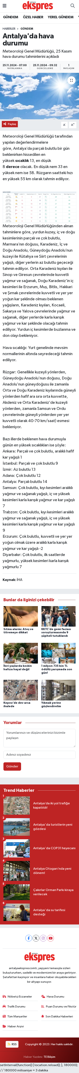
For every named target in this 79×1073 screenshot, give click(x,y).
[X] (36, 938)
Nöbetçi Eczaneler (20, 996)
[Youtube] (50, 938)
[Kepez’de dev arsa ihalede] (20, 690)
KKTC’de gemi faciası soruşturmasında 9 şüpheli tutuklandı (56, 633)
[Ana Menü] (4, 6)
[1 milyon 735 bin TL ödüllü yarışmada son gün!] (58, 653)
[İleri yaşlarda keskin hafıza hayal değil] (20, 653)
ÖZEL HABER (33, 17)
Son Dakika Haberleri (59, 1016)
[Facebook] (28, 938)
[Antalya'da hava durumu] (39, 96)
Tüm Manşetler (17, 1016)
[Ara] (72, 6)
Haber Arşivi (16, 1026)
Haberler (9, 28)
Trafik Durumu (16, 1006)
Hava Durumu (55, 996)
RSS (14, 1044)
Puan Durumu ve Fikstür (61, 1006)
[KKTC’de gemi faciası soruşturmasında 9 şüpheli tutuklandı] (58, 616)
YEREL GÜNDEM (60, 17)
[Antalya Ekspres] (37, 6)
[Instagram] (43, 938)
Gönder (12, 766)
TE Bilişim (49, 1056)
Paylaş (12, 124)
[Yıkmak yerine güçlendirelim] (58, 690)
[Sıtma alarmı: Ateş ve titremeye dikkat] (20, 616)
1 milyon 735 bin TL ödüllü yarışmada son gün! (56, 669)
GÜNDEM (10, 17)
